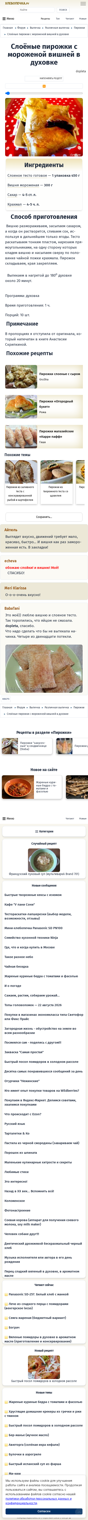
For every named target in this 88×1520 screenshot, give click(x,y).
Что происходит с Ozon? (22, 1114)
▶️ (44, 86)
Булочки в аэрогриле (24, 1454)
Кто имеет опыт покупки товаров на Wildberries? (41, 1091)
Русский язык (14, 1124)
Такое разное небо (18, 957)
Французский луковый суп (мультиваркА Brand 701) (44, 874)
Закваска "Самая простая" (24, 1052)
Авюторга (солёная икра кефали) (34, 1445)
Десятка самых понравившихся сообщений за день (43, 1071)
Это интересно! (15, 1181)
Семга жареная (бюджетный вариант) (37, 1318)
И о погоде (12, 986)
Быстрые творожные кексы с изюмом (33, 895)
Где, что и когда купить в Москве (29, 947)
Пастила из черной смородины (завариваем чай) (41, 1143)
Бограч (13, 1327)
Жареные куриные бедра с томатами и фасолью (41, 976)
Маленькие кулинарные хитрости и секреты (38, 1162)
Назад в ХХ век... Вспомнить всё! (29, 1191)
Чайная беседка (16, 966)
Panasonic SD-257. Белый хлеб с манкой (38, 1294)
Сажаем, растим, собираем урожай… (32, 995)
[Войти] (37, 3)
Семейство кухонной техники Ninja (31, 938)
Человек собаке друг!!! (21, 1234)
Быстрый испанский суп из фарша (34, 1464)
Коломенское (14, 1201)
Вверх (5, 699)
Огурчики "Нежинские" (22, 1081)
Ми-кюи (14, 1474)
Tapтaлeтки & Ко (16, 1133)
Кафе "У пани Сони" (19, 904)
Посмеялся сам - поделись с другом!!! (32, 1042)
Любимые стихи (16, 1172)
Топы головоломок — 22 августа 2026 (33, 1005)
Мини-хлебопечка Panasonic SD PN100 (33, 928)
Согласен (44, 1511)
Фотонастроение (17, 1210)
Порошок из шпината (20, 1153)
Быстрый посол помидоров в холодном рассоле (41, 1062)
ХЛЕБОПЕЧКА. (17, 3)
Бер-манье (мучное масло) (28, 1435)
